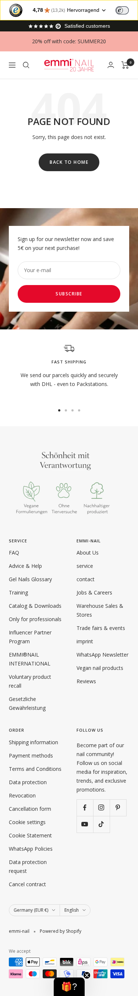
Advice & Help (25, 565)
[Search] (26, 65)
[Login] (110, 65)
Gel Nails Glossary (30, 579)
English (71, 910)
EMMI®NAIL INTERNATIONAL (29, 659)
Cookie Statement (30, 835)
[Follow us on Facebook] (85, 807)
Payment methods (31, 755)
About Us (88, 552)
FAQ (14, 552)
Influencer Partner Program (30, 637)
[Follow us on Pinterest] (118, 807)
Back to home (69, 162)
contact (86, 579)
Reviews (86, 681)
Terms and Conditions (35, 768)
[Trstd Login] (127, 9)
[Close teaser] (87, 975)
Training (18, 592)
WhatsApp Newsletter (102, 654)
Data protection (28, 782)
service (85, 565)
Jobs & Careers (94, 592)
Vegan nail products (100, 667)
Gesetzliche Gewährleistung (27, 703)
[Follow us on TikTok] (101, 824)
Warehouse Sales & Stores (100, 610)
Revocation (22, 795)
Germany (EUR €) (31, 910)
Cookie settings (27, 822)
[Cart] (125, 65)
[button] (69, 987)
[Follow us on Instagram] (101, 807)
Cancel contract (27, 884)
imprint (85, 641)
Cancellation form (30, 808)
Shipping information (33, 742)
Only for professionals (35, 619)
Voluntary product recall (30, 681)
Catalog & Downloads (35, 605)
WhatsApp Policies (31, 848)
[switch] (122, 10)
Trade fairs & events (101, 627)
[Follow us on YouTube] (85, 824)
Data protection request (28, 866)
